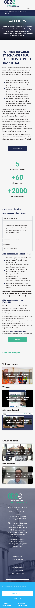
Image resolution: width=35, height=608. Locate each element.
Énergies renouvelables (17, 567)
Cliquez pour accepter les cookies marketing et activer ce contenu (17, 376)
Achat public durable (17, 570)
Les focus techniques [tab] (10, 248)
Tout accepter (17, 593)
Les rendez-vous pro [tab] (10, 218)
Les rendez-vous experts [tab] (11, 240)
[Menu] (28, 9)
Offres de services (14, 12)
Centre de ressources (17, 573)
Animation (23, 12)
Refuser (17, 599)
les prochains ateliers (17, 331)
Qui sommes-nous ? (17, 556)
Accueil (6, 12)
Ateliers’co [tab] (7, 244)
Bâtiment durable (17, 562)
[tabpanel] (17, 229)
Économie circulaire (17, 565)
